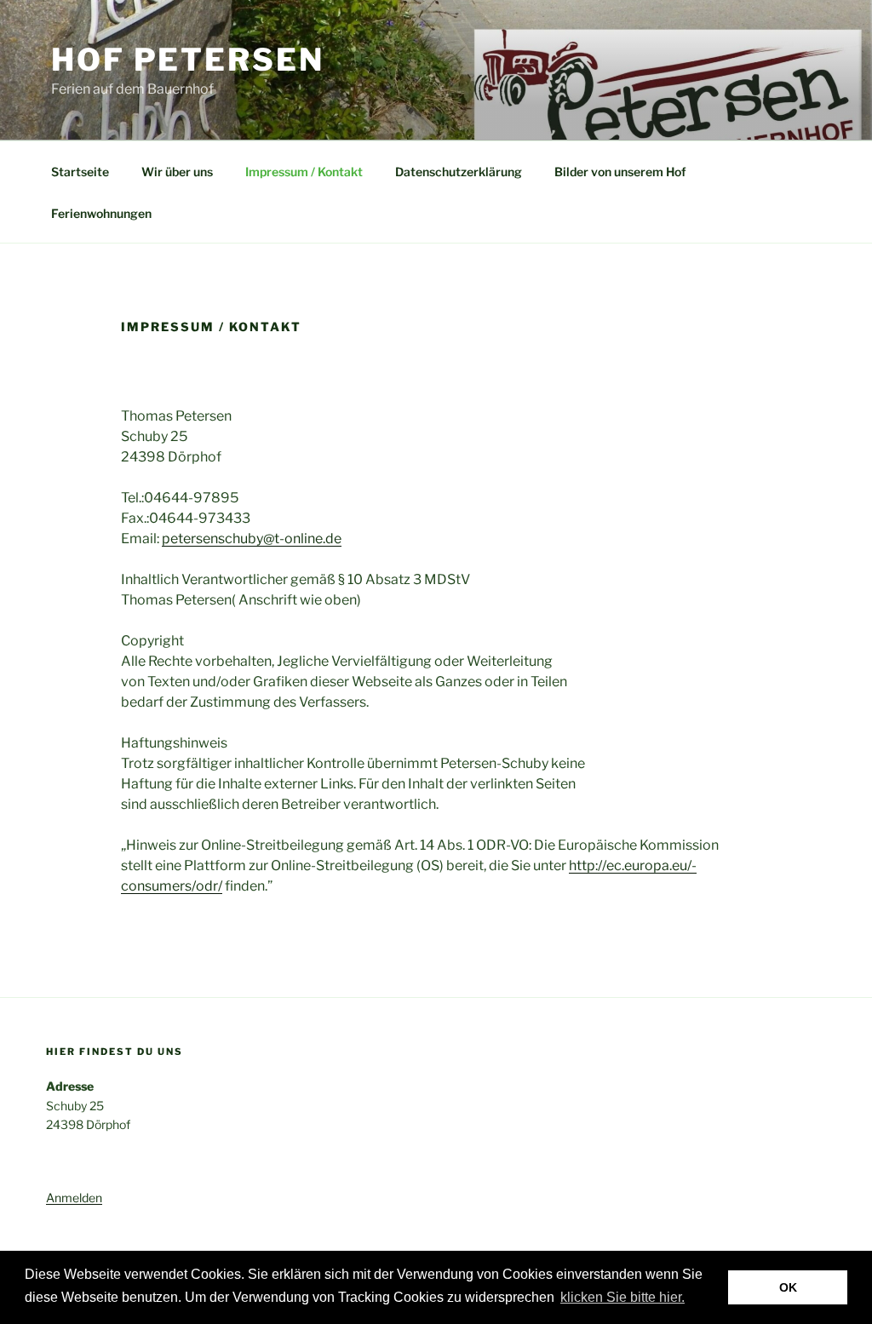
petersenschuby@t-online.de (251, 538)
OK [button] (788, 1287)
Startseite (80, 171)
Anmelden (74, 1197)
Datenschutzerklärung (458, 171)
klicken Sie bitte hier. (622, 1297)
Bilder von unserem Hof (620, 171)
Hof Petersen (187, 59)
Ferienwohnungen (101, 213)
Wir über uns (177, 171)
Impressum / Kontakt (304, 171)
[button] (693, 1298)
